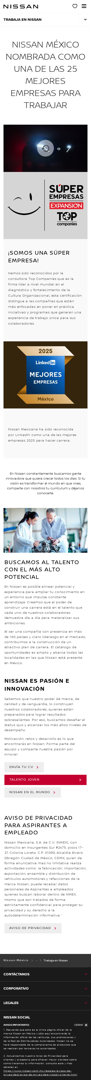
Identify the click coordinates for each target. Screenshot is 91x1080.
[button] (84, 6)
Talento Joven (24, 780)
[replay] (46, 148)
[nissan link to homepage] (21, 6)
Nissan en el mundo (29, 792)
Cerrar (78, 1024)
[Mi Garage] (75, 7)
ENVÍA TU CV (21, 767)
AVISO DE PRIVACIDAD (30, 928)
